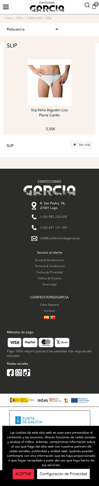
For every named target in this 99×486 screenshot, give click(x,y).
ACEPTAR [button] (23, 474)
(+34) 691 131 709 (53, 227)
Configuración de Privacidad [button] (63, 474)
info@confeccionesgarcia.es (60, 238)
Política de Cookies (49, 278)
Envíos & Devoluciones (49, 260)
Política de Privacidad (49, 272)
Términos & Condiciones (50, 266)
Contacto (49, 311)
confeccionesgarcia (43, 2)
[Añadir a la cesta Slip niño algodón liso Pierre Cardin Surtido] (49, 82)
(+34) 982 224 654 (53, 217)
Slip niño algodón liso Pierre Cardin (49, 113)
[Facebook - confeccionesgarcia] (10, 372)
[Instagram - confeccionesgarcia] (18, 372)
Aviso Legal (50, 284)
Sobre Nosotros (49, 305)
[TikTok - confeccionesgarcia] (26, 372)
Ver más (83, 144)
